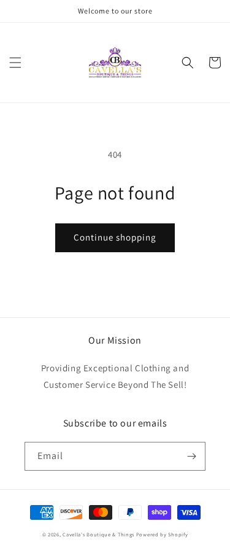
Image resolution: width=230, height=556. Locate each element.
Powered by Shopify (162, 534)
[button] (15, 62)
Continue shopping (115, 237)
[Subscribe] (191, 456)
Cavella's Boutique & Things (99, 534)
